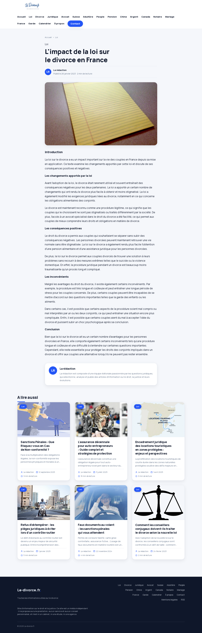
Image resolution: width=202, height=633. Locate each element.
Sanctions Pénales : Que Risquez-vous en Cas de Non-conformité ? (37, 446)
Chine (123, 16)
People (100, 16)
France (21, 23)
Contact (75, 23)
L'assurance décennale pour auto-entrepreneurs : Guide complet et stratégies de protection (95, 448)
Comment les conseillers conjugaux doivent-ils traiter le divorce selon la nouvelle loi (156, 529)
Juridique (52, 16)
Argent (134, 16)
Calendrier (45, 23)
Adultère (88, 16)
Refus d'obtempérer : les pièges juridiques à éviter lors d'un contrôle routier (38, 528)
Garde (31, 23)
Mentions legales (169, 599)
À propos (59, 23)
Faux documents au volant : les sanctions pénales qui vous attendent (96, 528)
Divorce (39, 16)
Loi (30, 16)
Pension (112, 16)
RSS (183, 599)
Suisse (76, 16)
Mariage (169, 16)
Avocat (65, 16)
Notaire (157, 16)
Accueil (21, 16)
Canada (145, 16)
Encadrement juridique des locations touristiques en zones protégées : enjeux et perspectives (153, 448)
